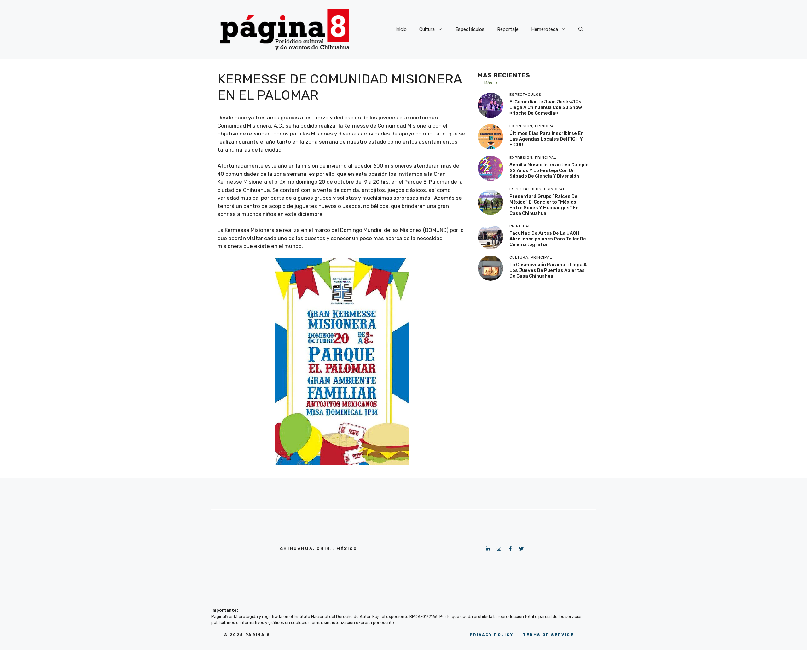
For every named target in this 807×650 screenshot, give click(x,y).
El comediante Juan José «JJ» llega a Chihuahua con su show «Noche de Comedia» (545, 107)
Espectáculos (470, 29)
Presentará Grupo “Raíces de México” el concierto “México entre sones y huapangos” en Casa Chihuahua (543, 204)
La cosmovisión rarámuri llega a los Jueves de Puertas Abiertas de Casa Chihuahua (548, 270)
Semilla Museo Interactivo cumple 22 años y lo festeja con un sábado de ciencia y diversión (549, 170)
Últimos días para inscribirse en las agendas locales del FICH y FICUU (546, 138)
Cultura (427, 29)
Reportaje (508, 29)
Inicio (401, 29)
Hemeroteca (544, 29)
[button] (580, 29)
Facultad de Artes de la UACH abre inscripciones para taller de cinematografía (547, 238)
